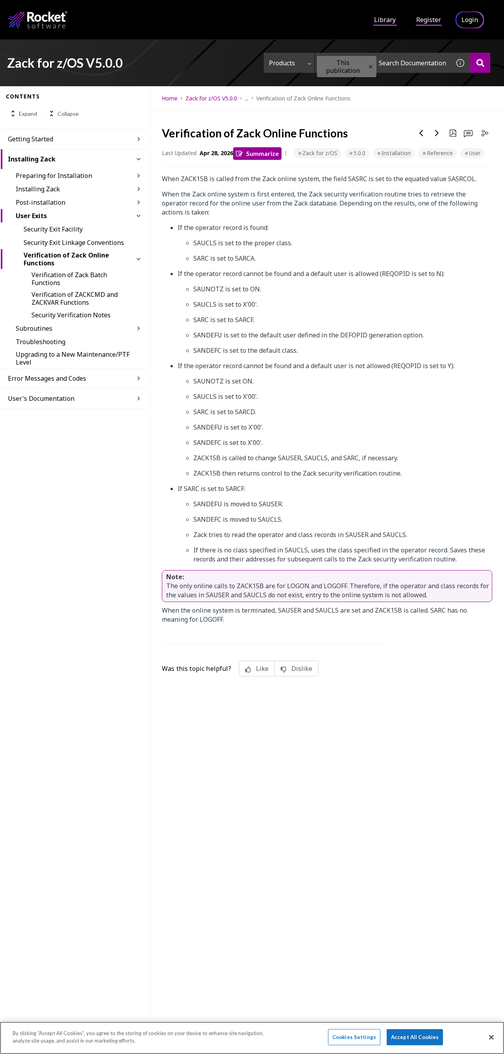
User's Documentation (41, 398)
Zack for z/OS (319, 153)
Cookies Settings (354, 1037)
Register (428, 19)
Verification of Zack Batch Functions (69, 279)
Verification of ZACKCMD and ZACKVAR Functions (75, 298)
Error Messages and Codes (47, 378)
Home (170, 98)
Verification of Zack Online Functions (66, 259)
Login (469, 19)
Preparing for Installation (54, 175)
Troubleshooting (40, 341)
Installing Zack (32, 159)
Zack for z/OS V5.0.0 (211, 98)
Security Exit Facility (53, 229)
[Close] (491, 1037)
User (474, 153)
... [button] (246, 98)
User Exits (31, 215)
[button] (371, 67)
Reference (440, 153)
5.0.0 (359, 153)
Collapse (68, 113)
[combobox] (382, 63)
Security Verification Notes (71, 315)
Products (282, 63)
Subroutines (34, 328)
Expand (28, 113)
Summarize (262, 153)
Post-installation (40, 202)
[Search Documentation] (480, 63)
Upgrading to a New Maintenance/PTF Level (73, 358)
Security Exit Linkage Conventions (74, 242)
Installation (396, 153)
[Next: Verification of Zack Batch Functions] (437, 133)
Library (385, 19)
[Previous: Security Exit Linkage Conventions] (421, 133)
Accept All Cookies (415, 1037)
